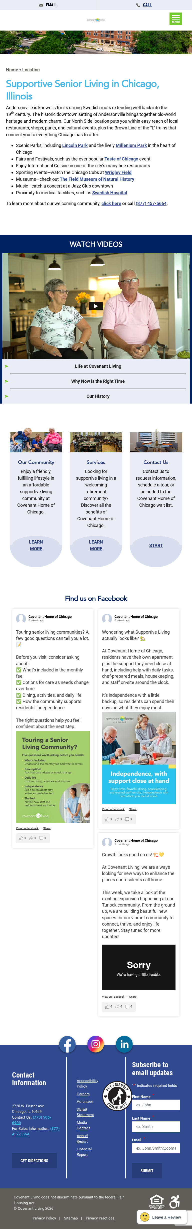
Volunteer (85, 1101)
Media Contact (83, 1125)
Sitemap (71, 1218)
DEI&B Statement (85, 1112)
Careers (83, 1094)
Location (31, 69)
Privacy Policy (44, 1218)
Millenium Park (131, 145)
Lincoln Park (75, 145)
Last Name (143, 1118)
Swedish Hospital (109, 192)
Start (156, 545)
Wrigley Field (118, 172)
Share (46, 828)
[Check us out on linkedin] (124, 1044)
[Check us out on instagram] (96, 1044)
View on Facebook (27, 828)
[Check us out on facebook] (67, 1044)
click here (111, 203)
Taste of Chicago (121, 158)
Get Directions (34, 1160)
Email (138, 1139)
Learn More (36, 545)
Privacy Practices (100, 1218)
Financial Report (84, 1152)
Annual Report (82, 1139)
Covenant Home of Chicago (50, 617)
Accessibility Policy (87, 1084)
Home (12, 69)
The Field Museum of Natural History (97, 179)
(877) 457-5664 (151, 203)
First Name (143, 1096)
